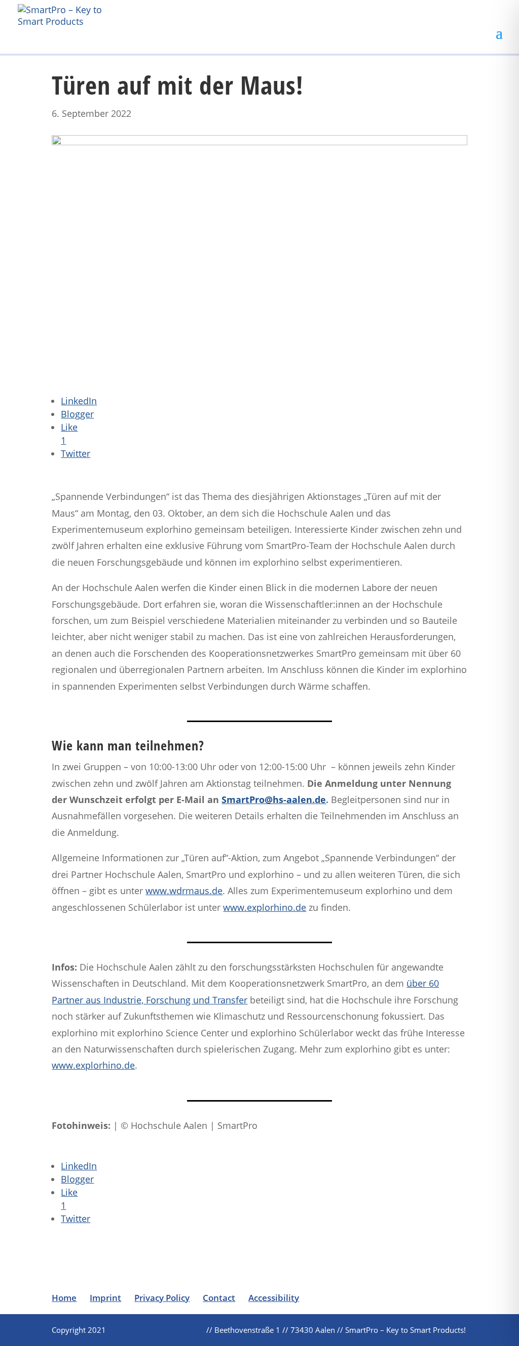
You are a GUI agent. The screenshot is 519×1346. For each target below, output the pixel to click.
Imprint (105, 1297)
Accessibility (273, 1297)
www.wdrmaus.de (184, 891)
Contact (219, 1297)
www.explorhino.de (264, 907)
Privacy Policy (162, 1297)
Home (64, 1297)
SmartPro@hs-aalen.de (273, 799)
